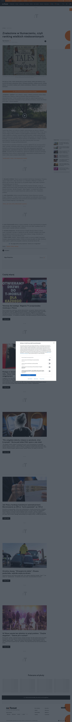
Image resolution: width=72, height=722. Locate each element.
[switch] (49, 360)
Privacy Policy (42, 378)
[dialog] (36, 361)
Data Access (36, 378)
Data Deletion (30, 378)
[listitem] (36, 357)
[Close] (54, 343)
